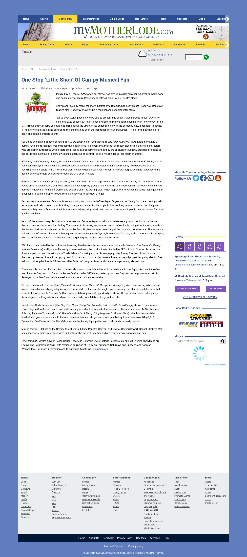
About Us (94, 538)
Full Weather (154, 54)
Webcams (158, 44)
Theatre (117, 485)
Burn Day (56, 482)
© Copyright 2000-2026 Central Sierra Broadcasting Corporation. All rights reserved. (123, 553)
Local (23, 482)
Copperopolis (150, 506)
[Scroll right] (227, 19)
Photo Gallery (211, 503)
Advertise (155, 538)
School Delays (28, 510)
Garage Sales (180, 503)
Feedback (108, 538)
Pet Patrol (221, 44)
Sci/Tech (25, 513)
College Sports (59, 514)
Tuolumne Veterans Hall (188, 280)
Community (65, 18)
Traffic (24, 499)
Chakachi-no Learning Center (191, 264)
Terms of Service (113, 546)
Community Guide (108, 44)
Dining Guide (117, 18)
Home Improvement (153, 521)
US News (25, 489)
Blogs (85, 44)
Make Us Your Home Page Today (195, 172)
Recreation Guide (90, 503)
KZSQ (116, 503)
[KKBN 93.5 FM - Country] (211, 323)
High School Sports (61, 517)
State (23, 485)
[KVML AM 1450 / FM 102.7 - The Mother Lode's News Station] (201, 316)
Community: (89, 477)
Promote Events (182, 496)
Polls (115, 510)
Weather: (57, 477)
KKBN (116, 506)
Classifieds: (181, 477)
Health (162, 18)
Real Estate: (151, 509)
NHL (54, 507)
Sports (44, 18)
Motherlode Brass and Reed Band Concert (200, 276)
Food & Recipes (121, 489)
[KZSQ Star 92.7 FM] (187, 323)
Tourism (25, 517)
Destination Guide (91, 499)
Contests (182, 18)
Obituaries (26, 506)
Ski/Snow (56, 489)
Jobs (176, 482)
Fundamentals (151, 514)
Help (166, 538)
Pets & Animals (182, 506)
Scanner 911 (211, 485)
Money (24, 496)
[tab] (179, 247)
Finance (147, 517)
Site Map (141, 538)
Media (201, 18)
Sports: (56, 492)
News (26, 18)
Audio (208, 482)
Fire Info (200, 44)
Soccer (55, 510)
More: (208, 477)
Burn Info (167, 54)
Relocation (149, 524)
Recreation (180, 44)
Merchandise (180, 485)
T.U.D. (208, 499)
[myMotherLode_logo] (123, 32)
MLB (54, 500)
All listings (149, 482)
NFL (54, 496)
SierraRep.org (100, 349)
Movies (116, 482)
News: (24, 477)
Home (81, 538)
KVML (116, 499)
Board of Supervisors (215, 496)
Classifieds (223, 18)
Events (26, 44)
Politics (25, 503)
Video (208, 492)
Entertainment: (122, 477)
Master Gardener (152, 528)
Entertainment (91, 18)
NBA (54, 503)
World (24, 492)
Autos (177, 489)
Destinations (136, 44)
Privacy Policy (124, 538)
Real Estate (141, 18)
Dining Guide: (152, 477)
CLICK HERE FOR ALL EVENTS (200, 297)
